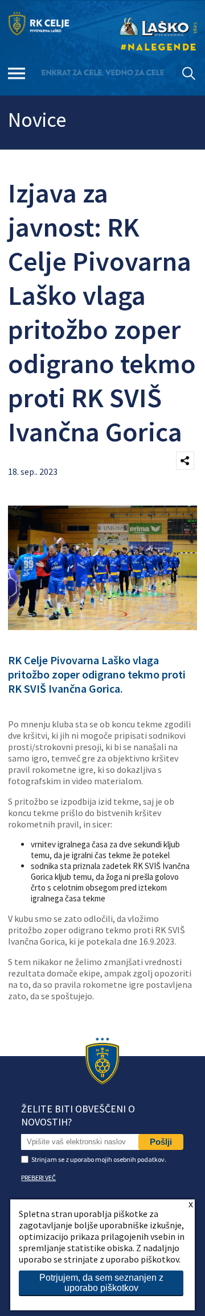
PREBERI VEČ (38, 1177)
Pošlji (161, 1142)
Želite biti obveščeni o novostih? (78, 1115)
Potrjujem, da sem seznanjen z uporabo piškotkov (101, 1283)
